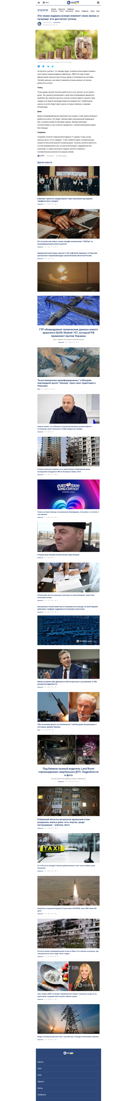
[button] (66, 44)
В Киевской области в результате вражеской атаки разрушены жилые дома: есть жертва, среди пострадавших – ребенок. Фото (63, 822)
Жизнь (77, 11)
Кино (98, 11)
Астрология (69, 11)
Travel (61, 11)
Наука (92, 11)
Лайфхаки (85, 11)
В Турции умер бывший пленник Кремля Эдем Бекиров (58, 555)
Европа (40, 1062)
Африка (40, 1081)
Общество (61, 9)
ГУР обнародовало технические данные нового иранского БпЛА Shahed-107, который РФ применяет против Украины (68, 332)
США (39, 1068)
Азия (39, 1075)
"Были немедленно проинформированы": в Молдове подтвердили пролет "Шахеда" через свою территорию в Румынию (66, 383)
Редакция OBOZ (47, 22)
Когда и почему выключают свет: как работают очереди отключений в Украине (68, 1037)
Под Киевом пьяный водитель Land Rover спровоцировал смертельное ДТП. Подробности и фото (68, 772)
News (38, 389)
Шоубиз (53, 9)
